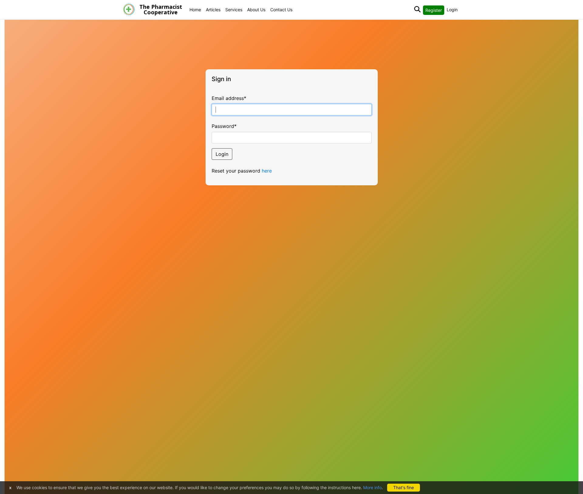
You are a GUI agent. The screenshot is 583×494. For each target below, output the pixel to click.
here (267, 171)
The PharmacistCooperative (160, 9)
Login (452, 9)
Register (433, 10)
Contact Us (281, 9)
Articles (213, 9)
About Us (256, 9)
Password (224, 126)
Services (233, 9)
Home (195, 9)
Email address (229, 98)
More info (372, 487)
